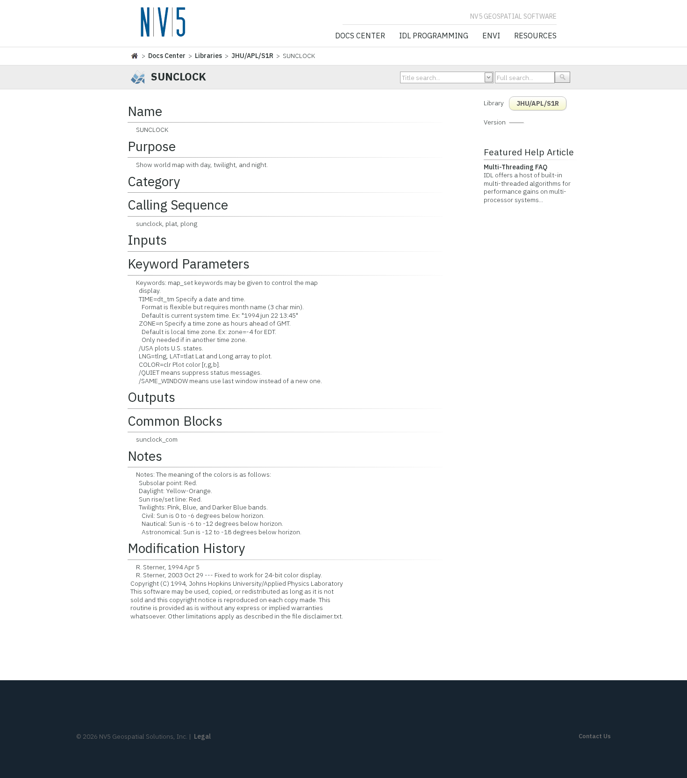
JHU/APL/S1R (252, 55)
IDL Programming (433, 36)
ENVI (491, 36)
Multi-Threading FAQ (515, 167)
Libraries (208, 55)
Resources (535, 36)
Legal (202, 736)
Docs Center (360, 36)
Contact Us (595, 736)
